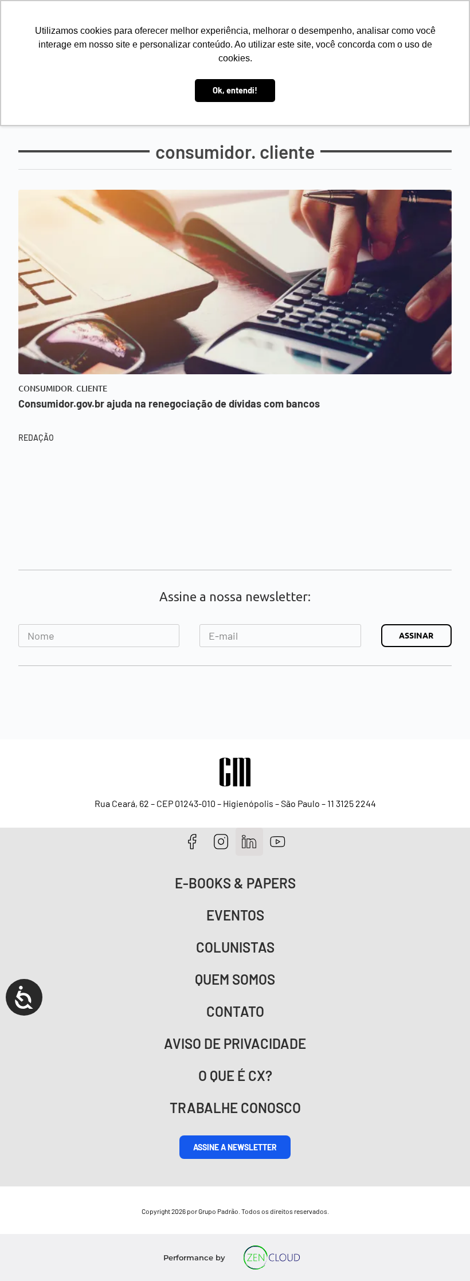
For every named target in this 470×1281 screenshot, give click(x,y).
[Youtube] (278, 842)
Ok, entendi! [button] (235, 90)
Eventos (235, 915)
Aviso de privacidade (235, 1043)
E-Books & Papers (235, 883)
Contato (235, 1011)
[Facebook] (192, 842)
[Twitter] (250, 842)
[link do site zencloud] (272, 1257)
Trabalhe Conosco (235, 1107)
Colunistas (235, 947)
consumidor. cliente (62, 388)
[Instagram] (221, 842)
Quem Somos (235, 979)
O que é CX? (235, 1075)
